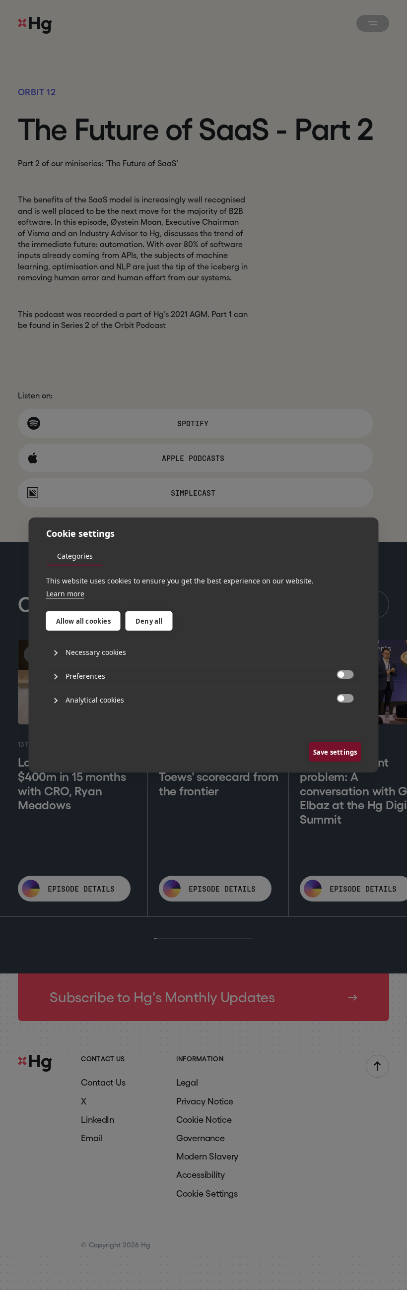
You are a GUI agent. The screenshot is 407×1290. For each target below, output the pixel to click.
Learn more (65, 593)
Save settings (335, 752)
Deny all (149, 621)
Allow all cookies (83, 621)
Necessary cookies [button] (96, 652)
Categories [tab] (75, 556)
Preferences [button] (85, 676)
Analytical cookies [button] (95, 700)
